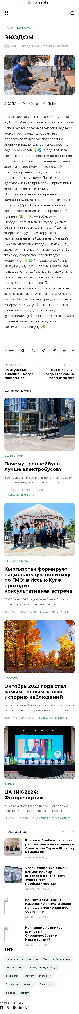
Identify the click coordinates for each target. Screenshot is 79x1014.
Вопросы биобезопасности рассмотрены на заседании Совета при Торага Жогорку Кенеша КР (50, 846)
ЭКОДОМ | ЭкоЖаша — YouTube (30, 104)
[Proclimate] (39, 13)
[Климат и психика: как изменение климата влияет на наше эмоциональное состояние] (13, 906)
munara (10, 490)
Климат (10, 784)
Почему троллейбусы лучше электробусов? (33, 466)
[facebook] (1, 1007)
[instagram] (14, 1007)
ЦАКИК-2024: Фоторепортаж (24, 794)
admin (14, 46)
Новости (24, 28)
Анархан (10, 611)
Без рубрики (13, 455)
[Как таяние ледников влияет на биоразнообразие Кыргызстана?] (13, 934)
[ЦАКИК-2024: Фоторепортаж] (39, 752)
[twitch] (27, 1007)
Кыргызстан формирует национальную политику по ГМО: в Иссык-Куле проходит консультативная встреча (38, 580)
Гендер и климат (17, 561)
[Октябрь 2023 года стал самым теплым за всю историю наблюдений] (39, 646)
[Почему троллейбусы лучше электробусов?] (39, 424)
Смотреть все (67, 831)
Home (8, 28)
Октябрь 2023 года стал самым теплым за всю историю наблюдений (35, 691)
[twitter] (7, 1007)
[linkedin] (20, 1007)
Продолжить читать (19, 494)
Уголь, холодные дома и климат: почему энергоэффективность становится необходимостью (46, 876)
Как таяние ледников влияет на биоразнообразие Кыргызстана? (44, 933)
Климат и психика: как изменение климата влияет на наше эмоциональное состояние (49, 906)
